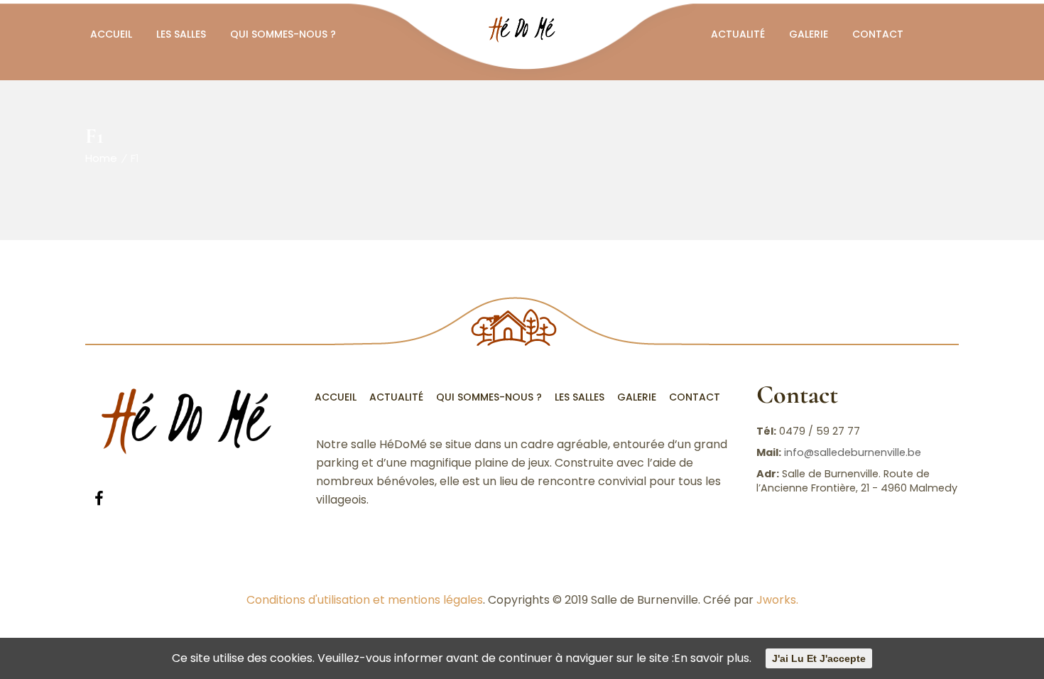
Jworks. (777, 600)
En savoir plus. (712, 658)
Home (101, 158)
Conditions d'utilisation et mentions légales (364, 600)
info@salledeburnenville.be (852, 452)
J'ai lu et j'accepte (819, 658)
